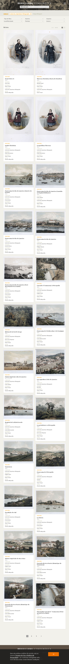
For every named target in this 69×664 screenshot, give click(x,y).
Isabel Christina (10, 146)
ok (53, 654)
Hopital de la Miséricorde (14, 423)
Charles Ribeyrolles (9, 92)
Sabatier (39, 479)
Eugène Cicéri (40, 293)
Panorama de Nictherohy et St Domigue (50, 331)
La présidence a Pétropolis (46, 425)
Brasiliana (34, 3)
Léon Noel (7, 83)
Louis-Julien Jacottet (41, 338)
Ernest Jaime (8, 200)
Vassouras (8, 467)
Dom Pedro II (9, 79)
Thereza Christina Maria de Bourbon (49, 79)
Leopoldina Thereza (44, 146)
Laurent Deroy (8, 246)
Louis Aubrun (40, 197)
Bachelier (39, 387)
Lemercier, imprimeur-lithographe (19, 14)
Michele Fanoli (40, 83)
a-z (53, 27)
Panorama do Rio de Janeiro (14, 239)
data (56, 27)
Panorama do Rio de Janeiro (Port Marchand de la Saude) (16, 286)
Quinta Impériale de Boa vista (15, 559)
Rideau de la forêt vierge (13, 332)
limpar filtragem (37, 14)
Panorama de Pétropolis (45, 472)
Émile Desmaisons (9, 153)
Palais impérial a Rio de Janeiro (15, 377)
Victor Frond (8, 86)
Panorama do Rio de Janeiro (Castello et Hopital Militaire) (49, 193)
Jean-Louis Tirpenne (9, 339)
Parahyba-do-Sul (10, 513)
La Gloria (40, 518)
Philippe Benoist (40, 247)
